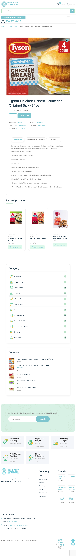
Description (17, 140)
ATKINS (10, 236)
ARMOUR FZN (61, 477)
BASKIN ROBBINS (72, 488)
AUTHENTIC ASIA (62, 488)
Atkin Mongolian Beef (38, 238)
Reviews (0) (54, 140)
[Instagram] (73, 540)
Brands (41, 489)
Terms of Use (43, 493)
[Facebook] (73, 544)
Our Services (43, 479)
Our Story (42, 486)
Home (3, 26)
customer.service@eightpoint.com (17, 525)
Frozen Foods (12, 26)
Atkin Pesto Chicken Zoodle (15, 239)
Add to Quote (24, 116)
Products (42, 482)
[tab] (18, 139)
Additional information (36, 140)
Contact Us (42, 496)
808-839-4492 (13, 21)
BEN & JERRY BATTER (62, 500)
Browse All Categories (13, 17)
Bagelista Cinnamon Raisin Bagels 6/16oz (60, 237)
